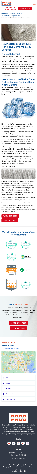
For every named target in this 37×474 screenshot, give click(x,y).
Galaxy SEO (22, 471)
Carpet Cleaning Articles (10, 16)
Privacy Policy (18, 465)
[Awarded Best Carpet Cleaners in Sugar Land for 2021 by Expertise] (25, 284)
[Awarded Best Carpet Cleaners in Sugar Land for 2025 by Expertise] (25, 244)
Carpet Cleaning (16, 13)
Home (5, 13)
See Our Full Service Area (10, 349)
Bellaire (8, 388)
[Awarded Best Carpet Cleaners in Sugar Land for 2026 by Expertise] (11, 244)
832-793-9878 (10, 9)
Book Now (24, 9)
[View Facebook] (13, 443)
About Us (8, 465)
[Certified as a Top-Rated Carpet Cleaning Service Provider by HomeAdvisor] (11, 284)
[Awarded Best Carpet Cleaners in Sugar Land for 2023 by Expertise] (11, 257)
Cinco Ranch (10, 399)
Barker (8, 383)
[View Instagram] (27, 443)
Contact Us (9, 220)
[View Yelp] (23, 443)
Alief (7, 378)
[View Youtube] (9, 443)
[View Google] (18, 443)
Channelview (10, 394)
